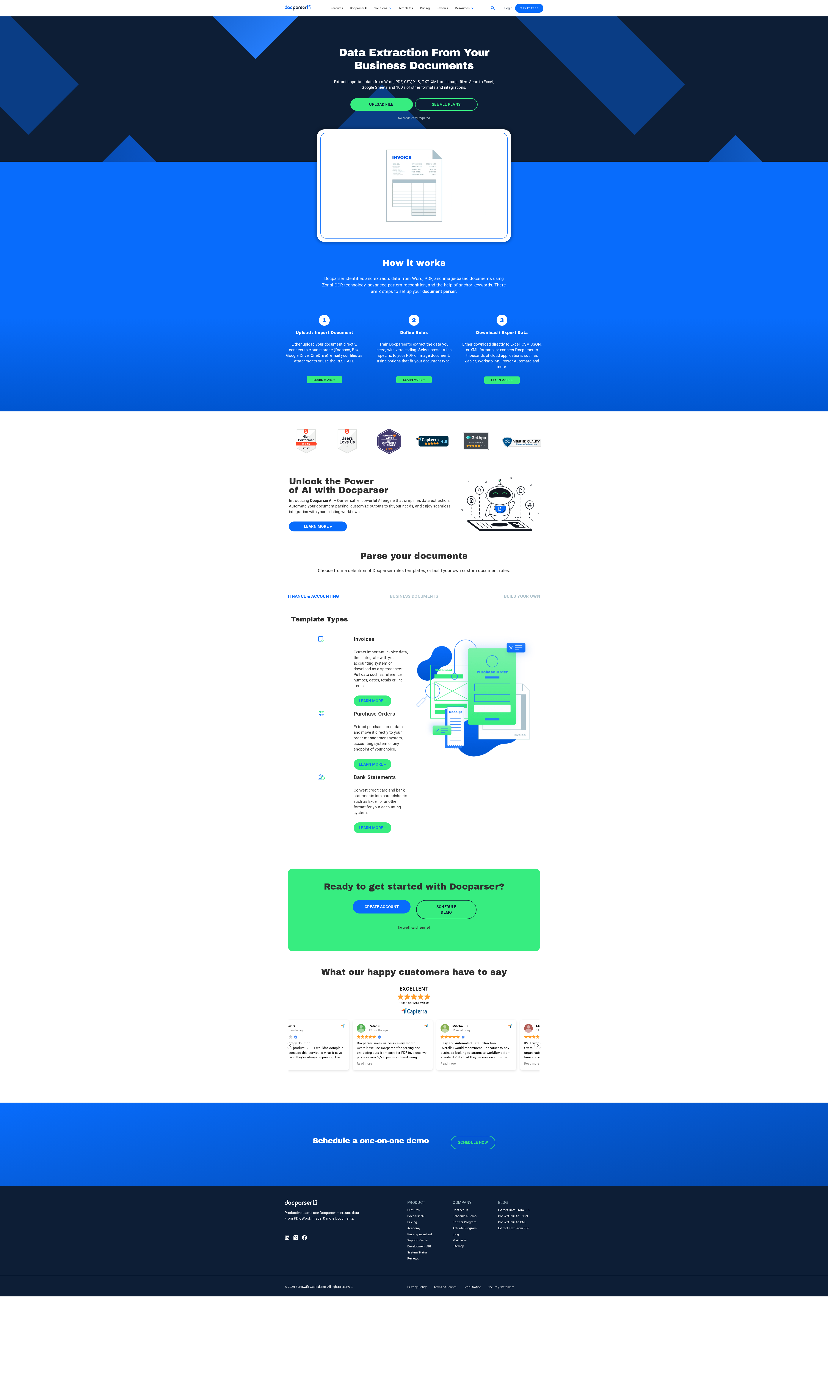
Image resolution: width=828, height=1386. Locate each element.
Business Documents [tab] (414, 596)
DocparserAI (358, 8)
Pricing (425, 8)
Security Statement (501, 1287)
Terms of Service (445, 1287)
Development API (419, 1246)
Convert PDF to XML (512, 1222)
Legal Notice (472, 1287)
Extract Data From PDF (514, 1210)
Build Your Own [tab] (522, 596)
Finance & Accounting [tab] (313, 596)
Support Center (417, 1240)
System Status (417, 1252)
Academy (413, 1228)
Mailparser (460, 1240)
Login (508, 8)
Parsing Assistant (419, 1234)
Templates (406, 8)
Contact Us (460, 1210)
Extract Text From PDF (514, 1228)
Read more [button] (302, 1063)
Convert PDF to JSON (513, 1216)
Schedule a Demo (465, 1216)
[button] (492, 8)
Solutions (380, 8)
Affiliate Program (465, 1228)
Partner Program (464, 1222)
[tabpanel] (414, 726)
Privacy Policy (417, 1287)
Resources (462, 8)
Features (337, 8)
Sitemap (458, 1246)
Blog (456, 1234)
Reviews (442, 8)
